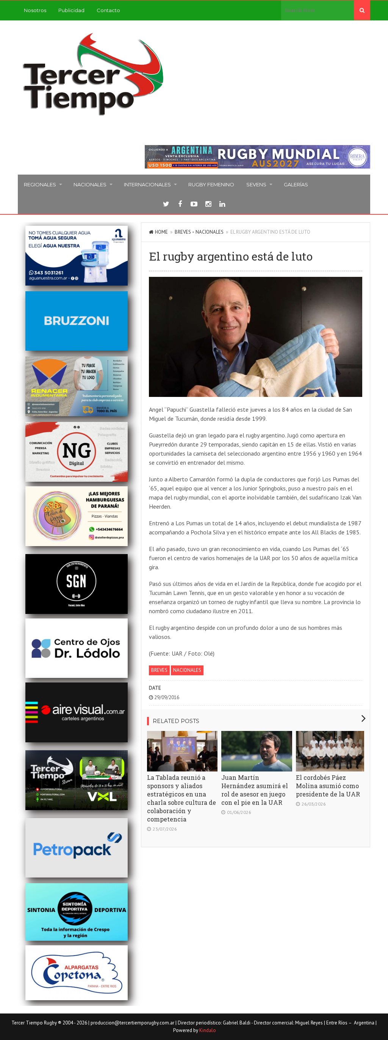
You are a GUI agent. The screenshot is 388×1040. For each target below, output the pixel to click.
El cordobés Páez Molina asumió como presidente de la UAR (328, 785)
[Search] (362, 10)
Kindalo (207, 1030)
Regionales (40, 184)
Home (161, 232)
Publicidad (71, 10)
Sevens (256, 184)
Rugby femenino (211, 184)
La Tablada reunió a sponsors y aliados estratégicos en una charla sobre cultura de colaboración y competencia (181, 798)
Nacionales (90, 184)
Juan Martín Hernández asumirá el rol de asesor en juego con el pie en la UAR (254, 789)
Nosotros (35, 10)
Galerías (296, 184)
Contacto (108, 10)
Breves (183, 232)
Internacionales (147, 184)
